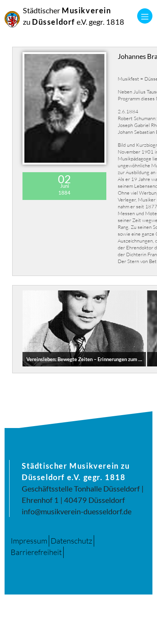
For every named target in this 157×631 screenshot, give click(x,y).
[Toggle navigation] (144, 16)
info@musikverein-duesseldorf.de (76, 511)
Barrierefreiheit (36, 552)
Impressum (29, 540)
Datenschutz (71, 540)
